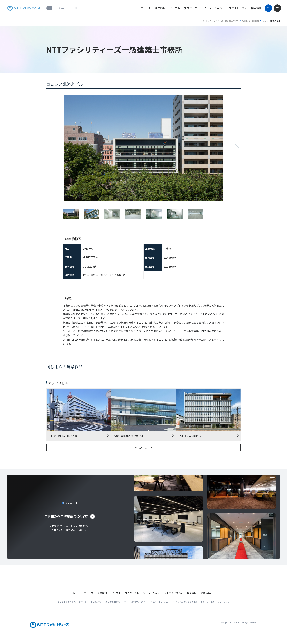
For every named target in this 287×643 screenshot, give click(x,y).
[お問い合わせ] (268, 8)
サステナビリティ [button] (236, 8)
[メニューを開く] (277, 8)
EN (55, 8)
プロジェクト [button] (192, 8)
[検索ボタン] (76, 8)
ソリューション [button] (212, 8)
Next (237, 150)
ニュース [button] (146, 8)
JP (49, 8)
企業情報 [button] (160, 8)
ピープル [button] (174, 8)
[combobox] (69, 8)
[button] (88, 593)
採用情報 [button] (256, 8)
